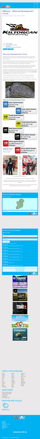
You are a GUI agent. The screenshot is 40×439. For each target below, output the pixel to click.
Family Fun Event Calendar (7, 392)
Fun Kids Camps (5, 394)
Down (3, 384)
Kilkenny (13, 377)
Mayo (13, 385)
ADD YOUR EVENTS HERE (20, 269)
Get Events (6, 241)
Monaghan (23, 373)
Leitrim (13, 380)
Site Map (3, 427)
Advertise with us (5, 426)
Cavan (3, 377)
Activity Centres (5, 15)
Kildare (13, 376)
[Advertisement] (20, 358)
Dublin (3, 385)
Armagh (3, 374)
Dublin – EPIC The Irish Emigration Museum (12, 245)
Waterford (23, 381)
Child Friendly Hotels (6, 397)
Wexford (22, 384)
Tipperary (22, 378)
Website (5, 49)
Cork (3, 380)
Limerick (13, 381)
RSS (2, 428)
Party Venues (10, 15)
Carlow (3, 376)
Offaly (22, 374)
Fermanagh (4, 386)
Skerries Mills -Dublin (7, 262)
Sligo (22, 377)
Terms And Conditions (6, 424)
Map (12, 49)
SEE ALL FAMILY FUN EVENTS (20, 267)
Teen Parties (15, 15)
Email (9, 49)
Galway (13, 373)
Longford (13, 382)
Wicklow (22, 385)
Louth (13, 384)
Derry (3, 381)
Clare (3, 378)
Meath (13, 386)
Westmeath (23, 382)
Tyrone (22, 380)
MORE (21, 245)
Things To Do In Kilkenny (21, 15)
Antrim (3, 373)
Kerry (12, 374)
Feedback (4, 423)
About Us (3, 422)
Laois (12, 378)
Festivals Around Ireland (6, 393)
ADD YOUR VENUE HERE (20, 270)
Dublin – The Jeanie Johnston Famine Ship (11, 248)
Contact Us (4, 421)
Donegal (3, 382)
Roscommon (23, 376)
